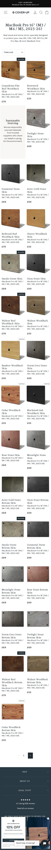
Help (24, 772)
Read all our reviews (25, 808)
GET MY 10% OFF (13, 840)
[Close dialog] (48, 818)
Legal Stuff (24, 790)
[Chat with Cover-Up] (44, 843)
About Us (25, 781)
